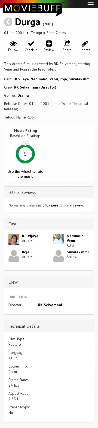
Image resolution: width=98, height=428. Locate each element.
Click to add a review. (63, 205)
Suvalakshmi (80, 79)
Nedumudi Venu (44, 79)
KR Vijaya (21, 79)
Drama (23, 95)
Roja (63, 79)
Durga (27, 21)
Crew (13, 282)
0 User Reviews (22, 192)
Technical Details (24, 326)
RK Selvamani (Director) (35, 87)
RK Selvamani (50, 304)
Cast (12, 223)
